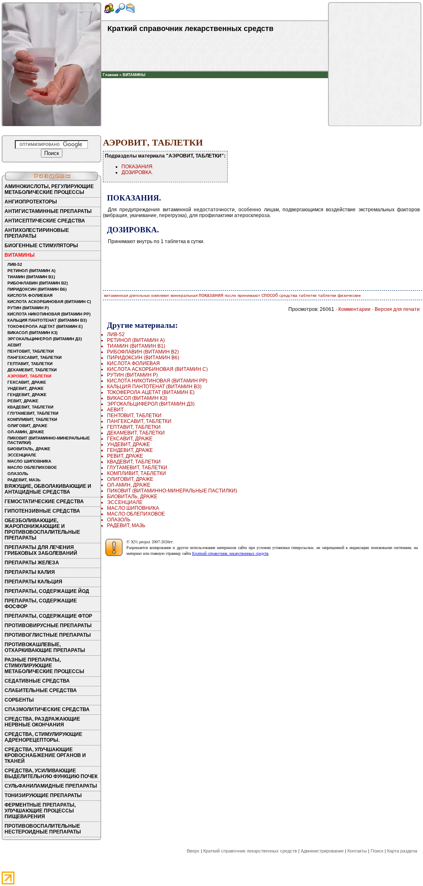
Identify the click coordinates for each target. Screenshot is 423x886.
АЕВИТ (14, 345)
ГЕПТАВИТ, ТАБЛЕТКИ (29, 363)
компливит (160, 296)
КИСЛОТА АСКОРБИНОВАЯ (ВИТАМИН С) (49, 301)
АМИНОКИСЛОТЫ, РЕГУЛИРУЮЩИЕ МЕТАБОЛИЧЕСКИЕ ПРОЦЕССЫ (49, 189)
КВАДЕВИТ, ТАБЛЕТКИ (30, 407)
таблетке (308, 295)
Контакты (357, 850)
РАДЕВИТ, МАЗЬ (23, 480)
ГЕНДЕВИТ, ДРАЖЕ (27, 394)
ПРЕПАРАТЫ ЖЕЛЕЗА (32, 563)
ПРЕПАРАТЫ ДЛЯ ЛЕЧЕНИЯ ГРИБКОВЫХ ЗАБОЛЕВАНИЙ (41, 550)
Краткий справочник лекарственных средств (230, 553)
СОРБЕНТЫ (19, 700)
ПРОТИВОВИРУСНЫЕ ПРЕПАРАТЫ (48, 625)
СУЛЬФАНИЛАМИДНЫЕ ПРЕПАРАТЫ (51, 786)
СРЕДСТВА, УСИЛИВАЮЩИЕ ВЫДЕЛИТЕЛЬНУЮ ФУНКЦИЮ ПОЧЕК (51, 773)
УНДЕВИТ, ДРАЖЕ (25, 388)
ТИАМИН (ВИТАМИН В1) (31, 277)
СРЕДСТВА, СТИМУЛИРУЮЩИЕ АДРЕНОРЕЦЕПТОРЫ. (43, 737)
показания (211, 295)
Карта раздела (402, 850)
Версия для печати (397, 309)
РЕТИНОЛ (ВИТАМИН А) (31, 270)
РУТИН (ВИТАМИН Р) (28, 308)
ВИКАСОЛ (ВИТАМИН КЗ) (32, 332)
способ (269, 295)
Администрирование (322, 850)
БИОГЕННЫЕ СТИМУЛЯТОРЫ (41, 245)
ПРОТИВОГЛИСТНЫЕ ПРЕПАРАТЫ (48, 635)
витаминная (116, 295)
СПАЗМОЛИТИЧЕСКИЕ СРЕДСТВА (47, 709)
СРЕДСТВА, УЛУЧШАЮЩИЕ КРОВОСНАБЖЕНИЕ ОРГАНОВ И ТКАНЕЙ (45, 755)
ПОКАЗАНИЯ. (137, 167)
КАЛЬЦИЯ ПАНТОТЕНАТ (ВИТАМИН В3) (47, 320)
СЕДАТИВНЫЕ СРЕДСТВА (37, 681)
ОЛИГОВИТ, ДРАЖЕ (27, 425)
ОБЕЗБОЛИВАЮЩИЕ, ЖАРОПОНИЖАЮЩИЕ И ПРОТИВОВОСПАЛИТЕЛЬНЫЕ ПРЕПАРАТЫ (42, 529)
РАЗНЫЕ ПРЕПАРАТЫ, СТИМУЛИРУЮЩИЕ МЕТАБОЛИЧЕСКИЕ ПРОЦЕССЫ (44, 665)
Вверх (193, 850)
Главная (110, 75)
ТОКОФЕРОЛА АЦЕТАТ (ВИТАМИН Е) (45, 326)
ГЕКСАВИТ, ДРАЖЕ (26, 382)
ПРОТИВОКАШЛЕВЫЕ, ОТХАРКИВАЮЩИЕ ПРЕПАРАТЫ (45, 647)
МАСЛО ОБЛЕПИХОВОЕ (32, 467)
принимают (249, 295)
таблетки (327, 295)
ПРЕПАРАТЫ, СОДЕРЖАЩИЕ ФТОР (48, 616)
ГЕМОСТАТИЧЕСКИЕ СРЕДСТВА (44, 501)
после (230, 295)
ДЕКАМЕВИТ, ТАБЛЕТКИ (32, 370)
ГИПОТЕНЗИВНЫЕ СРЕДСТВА (42, 511)
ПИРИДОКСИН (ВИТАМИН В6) (37, 289)
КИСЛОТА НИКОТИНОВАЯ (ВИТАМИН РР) (48, 314)
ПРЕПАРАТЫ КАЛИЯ (30, 572)
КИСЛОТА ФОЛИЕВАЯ (29, 295)
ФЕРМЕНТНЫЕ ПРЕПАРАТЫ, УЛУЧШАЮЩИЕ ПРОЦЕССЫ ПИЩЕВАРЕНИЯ (40, 810)
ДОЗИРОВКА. (137, 172)
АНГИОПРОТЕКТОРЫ (31, 202)
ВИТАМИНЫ (134, 75)
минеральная (184, 295)
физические (349, 295)
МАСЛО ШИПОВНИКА (29, 461)
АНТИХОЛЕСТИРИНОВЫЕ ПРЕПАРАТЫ (37, 233)
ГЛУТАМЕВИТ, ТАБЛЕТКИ (32, 413)
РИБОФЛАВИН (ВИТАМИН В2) (37, 283)
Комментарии (354, 309)
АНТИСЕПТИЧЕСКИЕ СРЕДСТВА (45, 221)
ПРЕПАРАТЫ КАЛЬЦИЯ (33, 582)
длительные (139, 296)
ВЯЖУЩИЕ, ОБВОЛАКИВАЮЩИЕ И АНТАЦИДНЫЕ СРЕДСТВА (48, 489)
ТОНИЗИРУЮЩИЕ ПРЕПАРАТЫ (43, 795)
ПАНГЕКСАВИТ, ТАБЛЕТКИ (34, 357)
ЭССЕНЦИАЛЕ (21, 455)
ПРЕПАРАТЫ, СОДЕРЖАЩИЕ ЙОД (47, 591)
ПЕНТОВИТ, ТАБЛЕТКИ (30, 351)
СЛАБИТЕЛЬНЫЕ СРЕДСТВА (41, 690)
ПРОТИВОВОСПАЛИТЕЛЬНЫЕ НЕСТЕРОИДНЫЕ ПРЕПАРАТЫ (43, 829)
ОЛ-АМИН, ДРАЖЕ (25, 432)
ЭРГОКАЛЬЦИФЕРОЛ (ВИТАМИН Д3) (44, 339)
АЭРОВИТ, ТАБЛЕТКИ (29, 376)
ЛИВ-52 (14, 264)
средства (288, 295)
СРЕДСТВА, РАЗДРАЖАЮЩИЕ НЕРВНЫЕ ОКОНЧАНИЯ (42, 722)
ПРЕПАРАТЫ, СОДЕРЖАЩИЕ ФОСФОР (41, 603)
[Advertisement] (214, 90)
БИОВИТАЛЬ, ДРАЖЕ (28, 449)
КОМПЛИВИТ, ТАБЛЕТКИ (32, 419)
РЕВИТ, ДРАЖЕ (22, 401)
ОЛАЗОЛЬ (17, 473)
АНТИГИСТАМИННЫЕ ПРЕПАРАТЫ (48, 211)
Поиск (377, 850)
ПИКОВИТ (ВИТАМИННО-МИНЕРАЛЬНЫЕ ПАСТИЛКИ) (48, 440)
